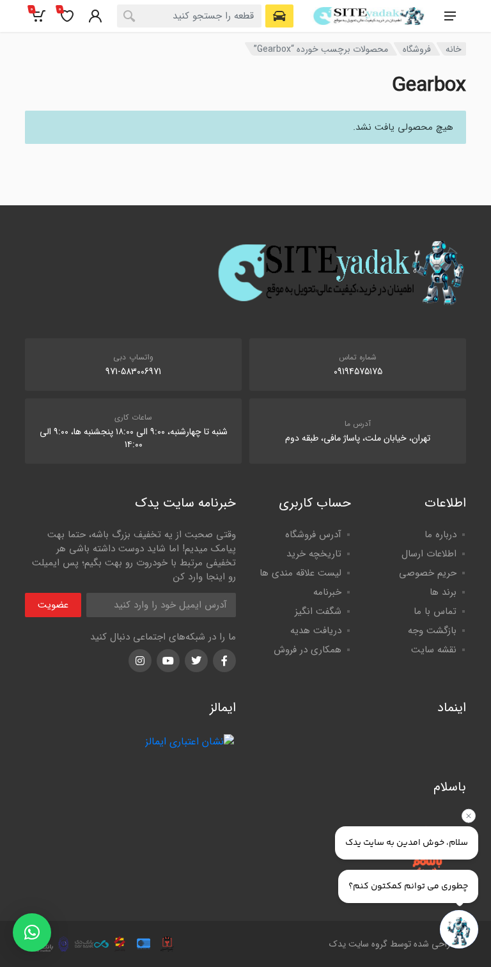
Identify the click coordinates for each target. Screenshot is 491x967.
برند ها (443, 592)
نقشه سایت (433, 649)
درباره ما (440, 534)
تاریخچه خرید (313, 554)
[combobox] (189, 16)
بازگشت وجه (432, 630)
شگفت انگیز (318, 611)
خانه (454, 49)
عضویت (53, 605)
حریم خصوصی (427, 573)
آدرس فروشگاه (313, 534)
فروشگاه (417, 49)
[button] (32, 932)
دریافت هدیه (315, 630)
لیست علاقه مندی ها (300, 573)
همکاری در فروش (307, 649)
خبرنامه (327, 592)
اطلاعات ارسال (428, 554)
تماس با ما (435, 611)
